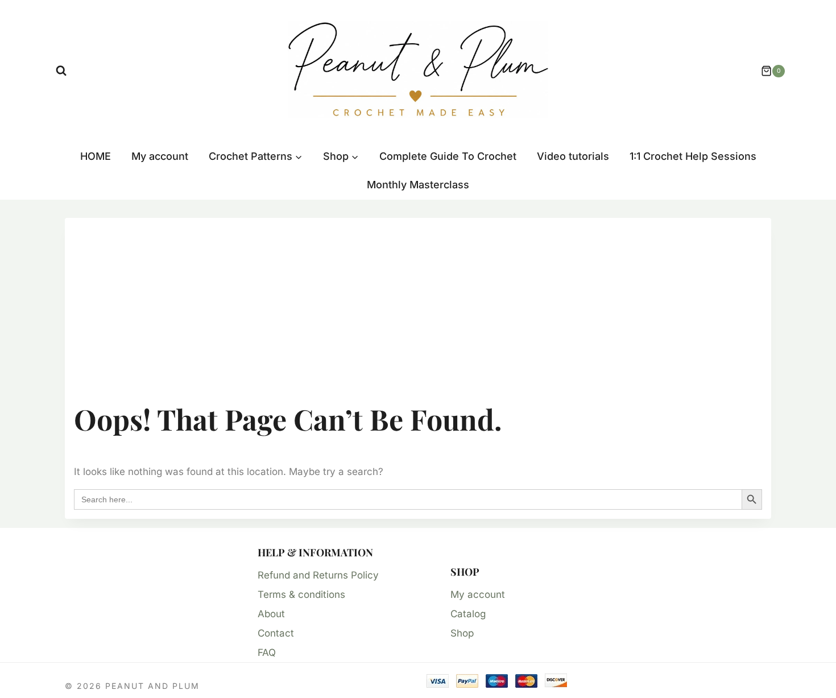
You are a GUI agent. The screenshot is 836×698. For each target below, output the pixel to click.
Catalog (468, 613)
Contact (276, 633)
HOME (95, 156)
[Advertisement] (418, 312)
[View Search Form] (61, 71)
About (271, 613)
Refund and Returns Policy (318, 575)
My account (159, 156)
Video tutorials (573, 156)
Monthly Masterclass (418, 185)
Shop (462, 633)
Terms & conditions (301, 594)
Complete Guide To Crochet (447, 156)
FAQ (267, 652)
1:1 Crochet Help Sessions (693, 156)
